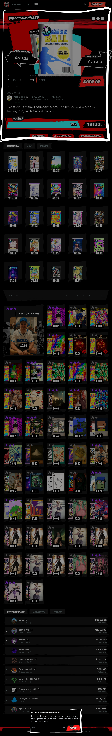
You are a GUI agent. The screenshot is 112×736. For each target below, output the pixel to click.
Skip (63, 728)
